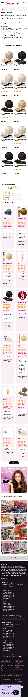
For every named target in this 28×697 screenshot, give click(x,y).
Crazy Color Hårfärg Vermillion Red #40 (22, 309)
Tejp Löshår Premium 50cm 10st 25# (20, 88)
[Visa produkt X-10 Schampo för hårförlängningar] (22, 261)
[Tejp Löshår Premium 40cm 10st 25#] (20, 132)
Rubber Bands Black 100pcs (7, 227)
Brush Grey (5, 445)
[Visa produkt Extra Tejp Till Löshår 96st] (8, 344)
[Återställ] (25, 9)
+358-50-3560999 (8, 587)
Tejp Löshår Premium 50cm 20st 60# (7, 65)
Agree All (15, 692)
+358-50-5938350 (8, 626)
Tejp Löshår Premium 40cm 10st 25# (20, 140)
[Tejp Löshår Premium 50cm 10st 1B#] (7, 106)
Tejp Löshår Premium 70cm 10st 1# (7, 309)
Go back (5, 32)
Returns (16, 667)
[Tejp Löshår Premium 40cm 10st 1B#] (20, 158)
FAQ (2, 671)
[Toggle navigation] (2, 3)
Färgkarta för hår (5, 679)
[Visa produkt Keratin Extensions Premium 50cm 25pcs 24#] (22, 344)
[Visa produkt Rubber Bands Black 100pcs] (8, 217)
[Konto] (23, 3)
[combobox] (14, 9)
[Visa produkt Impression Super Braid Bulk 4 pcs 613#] (8, 261)
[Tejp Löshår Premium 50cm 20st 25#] (7, 132)
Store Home (6, 39)
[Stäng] (2, 9)
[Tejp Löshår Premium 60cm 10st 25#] (7, 80)
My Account (13, 39)
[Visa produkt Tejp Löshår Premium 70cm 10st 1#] (8, 301)
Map (22, 584)
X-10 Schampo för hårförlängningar (21, 270)
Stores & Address (5, 677)
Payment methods (19, 665)
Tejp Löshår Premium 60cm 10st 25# (7, 88)
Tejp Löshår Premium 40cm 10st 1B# (20, 166)
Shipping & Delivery (19, 663)
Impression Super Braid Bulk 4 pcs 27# (22, 227)
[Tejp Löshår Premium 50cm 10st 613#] (20, 106)
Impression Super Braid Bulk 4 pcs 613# (7, 270)
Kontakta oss (4, 669)
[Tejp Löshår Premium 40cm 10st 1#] (7, 158)
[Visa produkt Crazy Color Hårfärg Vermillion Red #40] (22, 301)
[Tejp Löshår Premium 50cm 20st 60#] (7, 57)
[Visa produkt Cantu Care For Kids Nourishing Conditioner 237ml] (8, 396)
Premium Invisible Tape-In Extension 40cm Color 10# (21, 406)
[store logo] (14, 3)
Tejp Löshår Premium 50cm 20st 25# (7, 140)
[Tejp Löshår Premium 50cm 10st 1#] (20, 57)
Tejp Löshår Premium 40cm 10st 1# (7, 166)
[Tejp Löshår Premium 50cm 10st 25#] (20, 80)
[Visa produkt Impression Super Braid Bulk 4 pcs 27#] (22, 217)
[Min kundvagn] (26, 3)
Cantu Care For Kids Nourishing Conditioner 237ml (7, 407)
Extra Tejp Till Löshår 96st (7, 353)
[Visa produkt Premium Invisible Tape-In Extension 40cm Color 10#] (22, 396)
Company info (18, 669)
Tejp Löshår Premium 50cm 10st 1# (20, 65)
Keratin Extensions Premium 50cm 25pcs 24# (22, 355)
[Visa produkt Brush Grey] (8, 437)
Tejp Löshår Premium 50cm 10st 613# (20, 114)
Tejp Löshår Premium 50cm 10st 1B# (7, 114)
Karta (17, 624)
